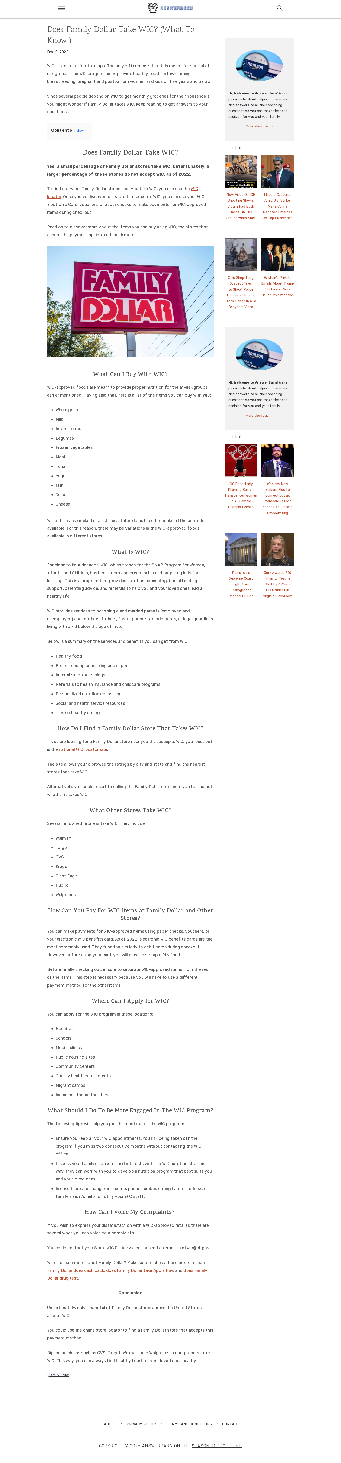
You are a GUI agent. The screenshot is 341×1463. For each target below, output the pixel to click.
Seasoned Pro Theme (217, 1445)
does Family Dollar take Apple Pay (139, 1270)
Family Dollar (59, 1375)
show (80, 131)
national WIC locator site (83, 749)
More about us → (259, 126)
